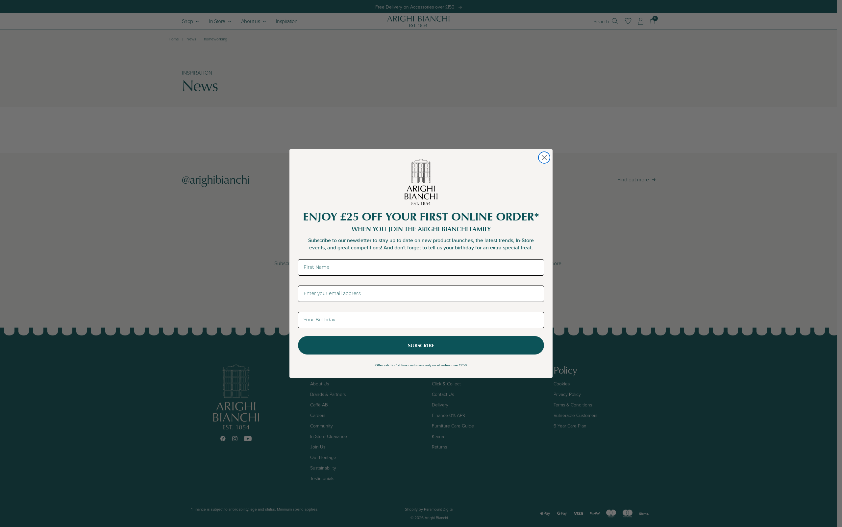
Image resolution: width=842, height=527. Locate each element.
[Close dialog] (544, 157)
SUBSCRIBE (421, 345)
